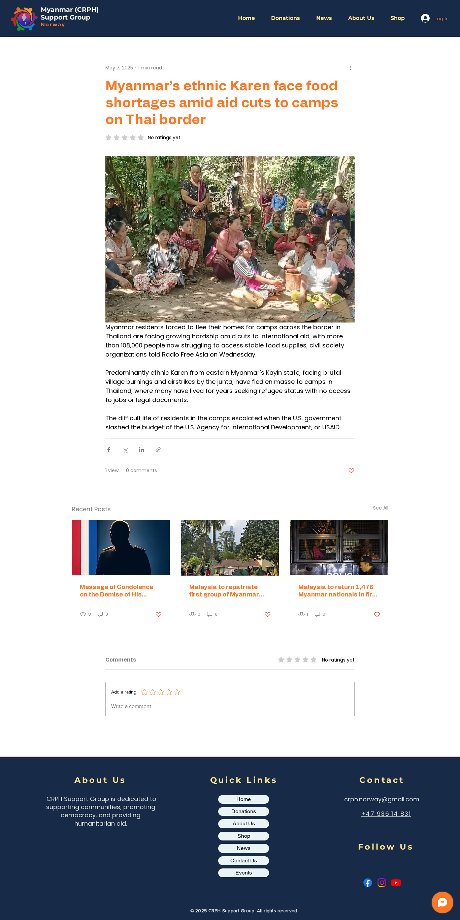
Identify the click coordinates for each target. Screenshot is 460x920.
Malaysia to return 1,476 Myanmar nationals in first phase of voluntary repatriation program (338, 591)
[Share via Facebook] (108, 450)
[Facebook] (367, 882)
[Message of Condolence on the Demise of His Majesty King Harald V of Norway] (121, 547)
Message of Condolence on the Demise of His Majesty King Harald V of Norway (117, 591)
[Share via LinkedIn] (141, 450)
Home (243, 799)
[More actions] (351, 68)
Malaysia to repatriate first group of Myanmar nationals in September (224, 591)
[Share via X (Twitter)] (125, 450)
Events (243, 872)
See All (380, 507)
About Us (244, 823)
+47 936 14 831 (386, 813)
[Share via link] (158, 450)
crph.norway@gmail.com (381, 799)
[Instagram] (382, 882)
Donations (243, 811)
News (244, 848)
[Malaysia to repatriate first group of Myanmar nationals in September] (230, 548)
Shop (243, 836)
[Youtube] (396, 882)
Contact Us (243, 860)
